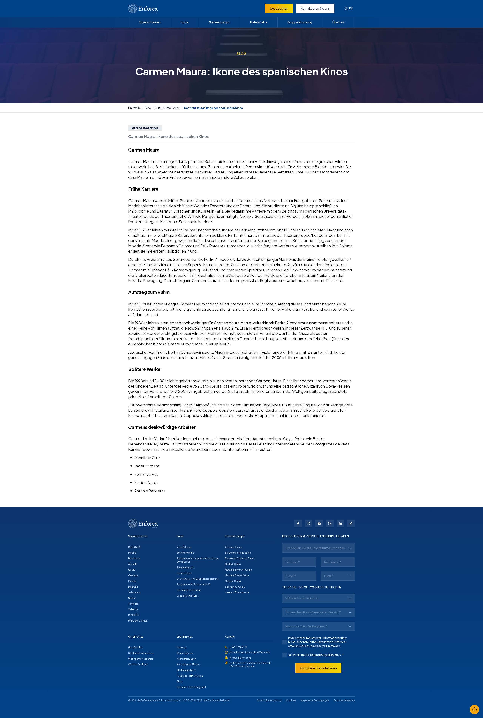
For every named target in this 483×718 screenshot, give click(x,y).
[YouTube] (319, 523)
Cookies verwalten (344, 700)
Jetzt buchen (279, 8)
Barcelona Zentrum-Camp (239, 558)
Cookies (291, 700)
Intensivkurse (184, 547)
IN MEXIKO (134, 615)
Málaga (132, 581)
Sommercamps (219, 22)
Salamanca (134, 592)
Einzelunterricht (185, 567)
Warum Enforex (185, 653)
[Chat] (474, 709)
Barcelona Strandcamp (238, 552)
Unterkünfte (258, 22)
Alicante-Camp (233, 547)
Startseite (134, 107)
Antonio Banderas (149, 490)
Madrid (132, 552)
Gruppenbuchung (299, 22)
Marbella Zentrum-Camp (238, 569)
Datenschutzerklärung (324, 654)
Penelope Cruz (147, 457)
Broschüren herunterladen (318, 668)
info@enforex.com (240, 657)
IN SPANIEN (134, 547)
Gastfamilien (135, 647)
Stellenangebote (186, 670)
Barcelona (134, 558)
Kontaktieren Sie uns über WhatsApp (249, 652)
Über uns (338, 22)
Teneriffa (133, 603)
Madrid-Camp (233, 564)
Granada (133, 575)
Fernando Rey (146, 474)
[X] (308, 523)
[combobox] (349, 8)
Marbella (133, 586)
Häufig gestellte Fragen (190, 675)
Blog (148, 107)
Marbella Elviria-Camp (237, 575)
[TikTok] (351, 523)
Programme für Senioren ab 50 (194, 584)
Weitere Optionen (138, 664)
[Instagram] (330, 523)
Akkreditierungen (186, 658)
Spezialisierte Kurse (188, 595)
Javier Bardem (146, 465)
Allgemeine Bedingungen (315, 700)
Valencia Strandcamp (237, 592)
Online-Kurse (184, 573)
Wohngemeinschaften (141, 658)
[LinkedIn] (340, 523)
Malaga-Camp (233, 581)
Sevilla (131, 598)
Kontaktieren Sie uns (315, 8)
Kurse (185, 22)
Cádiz (131, 569)
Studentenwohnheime (141, 653)
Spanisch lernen (149, 22)
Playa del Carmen (138, 620)
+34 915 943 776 (238, 647)
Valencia (133, 609)
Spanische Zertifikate (189, 590)
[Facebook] (298, 523)
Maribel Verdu (146, 482)
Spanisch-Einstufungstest (191, 687)
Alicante (133, 564)
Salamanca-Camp (235, 586)
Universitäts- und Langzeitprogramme (198, 578)
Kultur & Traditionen (167, 107)
